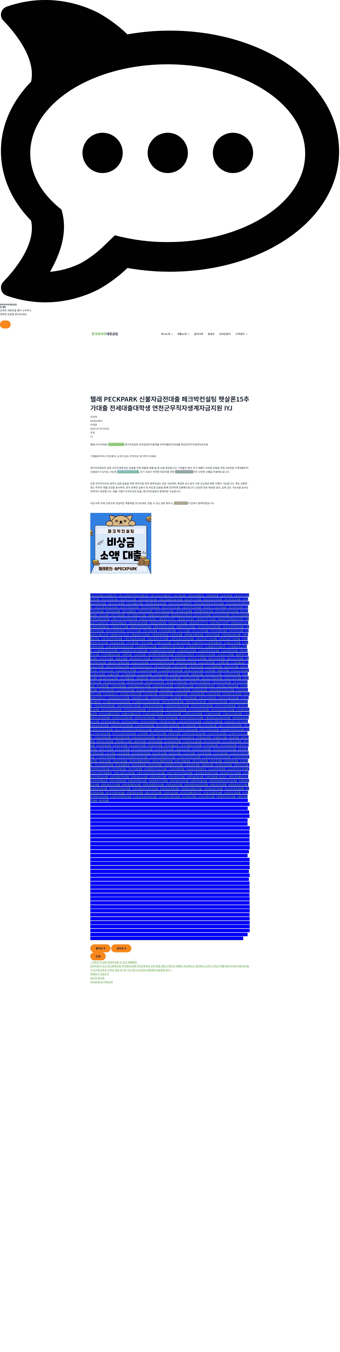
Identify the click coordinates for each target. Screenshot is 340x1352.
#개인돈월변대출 (162, 666)
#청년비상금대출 (116, 603)
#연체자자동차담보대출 (194, 733)
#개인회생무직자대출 (158, 638)
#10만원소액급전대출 (227, 686)
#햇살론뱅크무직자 (198, 623)
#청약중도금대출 (183, 611)
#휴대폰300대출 (167, 721)
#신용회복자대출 (229, 650)
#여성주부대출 (120, 745)
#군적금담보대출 (172, 741)
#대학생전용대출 (99, 788)
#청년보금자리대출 (212, 599)
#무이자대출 (146, 642)
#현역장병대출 (118, 769)
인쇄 (98, 956)
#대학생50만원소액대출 (177, 705)
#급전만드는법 (105, 670)
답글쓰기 (104, 974)
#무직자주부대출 (211, 741)
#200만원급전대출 (125, 690)
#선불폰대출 (113, 674)
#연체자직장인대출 (226, 796)
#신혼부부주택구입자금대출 (216, 757)
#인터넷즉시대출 (213, 674)
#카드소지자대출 (200, 630)
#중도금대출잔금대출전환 (103, 595)
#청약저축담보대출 (164, 611)
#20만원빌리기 (167, 690)
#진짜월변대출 (178, 658)
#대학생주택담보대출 (120, 788)
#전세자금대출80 (130, 721)
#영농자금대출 (120, 761)
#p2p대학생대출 (216, 769)
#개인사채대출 (179, 666)
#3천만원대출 (150, 694)
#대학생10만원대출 (218, 701)
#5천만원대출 (190, 697)
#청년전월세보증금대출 (106, 607)
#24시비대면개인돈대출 (162, 662)
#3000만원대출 (199, 690)
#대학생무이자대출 (158, 780)
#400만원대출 (166, 694)
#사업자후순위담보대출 (145, 796)
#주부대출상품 (171, 745)
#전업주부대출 (154, 745)
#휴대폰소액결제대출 (176, 682)
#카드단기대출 (133, 630)
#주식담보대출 (188, 725)
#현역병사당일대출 (100, 769)
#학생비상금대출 (223, 765)
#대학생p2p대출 (139, 776)
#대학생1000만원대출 (172, 701)
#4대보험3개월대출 (213, 721)
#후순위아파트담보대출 (209, 626)
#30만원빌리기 (110, 694)
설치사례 (198, 334)
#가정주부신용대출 (192, 741)
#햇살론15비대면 (185, 619)
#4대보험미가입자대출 (235, 721)
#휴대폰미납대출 (134, 682)
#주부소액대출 (105, 749)
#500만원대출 (213, 694)
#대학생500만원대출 (152, 705)
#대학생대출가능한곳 (216, 776)
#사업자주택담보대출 (120, 796)
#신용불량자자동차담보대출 (133, 650)
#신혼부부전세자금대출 (189, 757)
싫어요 (121, 948)
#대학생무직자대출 (179, 780)
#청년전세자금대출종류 (180, 603)
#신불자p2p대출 (162, 642)
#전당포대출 (215, 761)
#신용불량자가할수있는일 (171, 646)
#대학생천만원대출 (221, 682)
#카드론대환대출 (167, 630)
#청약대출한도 (129, 611)
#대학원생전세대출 (213, 788)
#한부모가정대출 (104, 741)
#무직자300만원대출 (175, 709)
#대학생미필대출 (198, 780)
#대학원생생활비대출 (191, 788)
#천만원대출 (102, 686)
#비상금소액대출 (239, 670)
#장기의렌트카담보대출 (168, 725)
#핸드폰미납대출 (191, 678)
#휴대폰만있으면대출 (114, 682)
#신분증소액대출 (225, 654)
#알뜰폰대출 (197, 674)
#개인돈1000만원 (207, 697)
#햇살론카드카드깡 (119, 634)
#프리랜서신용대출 (201, 749)
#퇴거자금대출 (117, 615)
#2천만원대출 (183, 690)
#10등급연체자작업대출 (189, 721)
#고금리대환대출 (213, 666)
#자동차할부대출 (121, 737)
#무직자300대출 (155, 709)
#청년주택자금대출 (170, 607)
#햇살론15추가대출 (206, 619)
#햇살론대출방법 (118, 623)
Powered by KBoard (101, 982)
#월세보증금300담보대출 (218, 717)
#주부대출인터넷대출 (191, 745)
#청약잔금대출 (145, 611)
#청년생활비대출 (134, 603)
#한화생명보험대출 (100, 619)
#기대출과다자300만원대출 (146, 701)
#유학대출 (103, 800)
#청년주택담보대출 (129, 607)
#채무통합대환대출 (231, 634)
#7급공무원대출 (176, 769)
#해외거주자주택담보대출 (124, 619)
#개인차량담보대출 (209, 729)
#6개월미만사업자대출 (155, 769)
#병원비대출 (223, 670)
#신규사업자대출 (206, 796)
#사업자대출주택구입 (190, 792)
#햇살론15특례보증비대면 (230, 619)
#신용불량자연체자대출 (106, 650)
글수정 (93, 978)
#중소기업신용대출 (207, 725)
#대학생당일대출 (195, 776)
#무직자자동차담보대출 (124, 733)
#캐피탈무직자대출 (173, 765)
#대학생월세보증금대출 (196, 784)
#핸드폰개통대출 (172, 678)
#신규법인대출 (188, 796)
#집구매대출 (179, 595)
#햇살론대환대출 (157, 623)
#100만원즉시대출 (184, 686)
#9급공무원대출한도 (196, 769)
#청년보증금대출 (232, 599)
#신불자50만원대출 (232, 713)
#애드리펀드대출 (157, 733)
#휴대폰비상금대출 (154, 682)
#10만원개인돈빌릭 (205, 686)
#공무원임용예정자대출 (206, 772)
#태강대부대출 (192, 765)
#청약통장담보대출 (203, 611)
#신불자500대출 (212, 713)
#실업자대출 (104, 761)
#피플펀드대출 (219, 737)
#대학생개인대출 (157, 776)
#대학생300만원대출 (104, 705)
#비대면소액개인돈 (185, 654)
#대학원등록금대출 (169, 788)
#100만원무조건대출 (162, 686)
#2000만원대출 (106, 690)
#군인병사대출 (159, 753)
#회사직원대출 (135, 769)
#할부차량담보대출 (163, 729)
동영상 (211, 334)
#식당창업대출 (203, 753)
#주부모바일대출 (228, 745)
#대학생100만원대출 (195, 701)
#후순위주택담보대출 (233, 626)
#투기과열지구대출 (136, 615)
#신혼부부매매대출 (106, 757)
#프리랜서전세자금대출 (224, 749)
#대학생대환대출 (117, 780)
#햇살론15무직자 (166, 619)
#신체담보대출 (160, 674)
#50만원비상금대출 (232, 694)
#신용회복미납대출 (186, 650)
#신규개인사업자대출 (169, 796)
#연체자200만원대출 (144, 717)
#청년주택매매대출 (150, 607)
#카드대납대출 (149, 630)
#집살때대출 (226, 595)
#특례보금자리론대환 (158, 615)
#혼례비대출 (139, 741)
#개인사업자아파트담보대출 (151, 772)
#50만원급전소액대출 (118, 697)
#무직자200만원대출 (111, 709)
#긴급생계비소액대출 (126, 670)
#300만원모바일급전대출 (221, 690)
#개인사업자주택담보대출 (179, 772)
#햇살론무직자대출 (177, 623)
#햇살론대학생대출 (138, 623)
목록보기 (94, 974)
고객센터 (240, 334)
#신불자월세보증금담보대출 (119, 646)
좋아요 (100, 948)
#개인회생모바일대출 (135, 638)
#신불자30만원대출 (193, 713)
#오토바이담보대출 (217, 733)
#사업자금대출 (170, 792)
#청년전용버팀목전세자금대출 (208, 603)
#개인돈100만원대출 (228, 697)
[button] (171, 334)
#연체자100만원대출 (122, 717)
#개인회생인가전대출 (206, 638)
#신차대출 (142, 733)
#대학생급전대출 (176, 776)
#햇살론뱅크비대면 (219, 623)
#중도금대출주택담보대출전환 (133, 595)
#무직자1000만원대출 (202, 705)
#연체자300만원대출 (167, 717)
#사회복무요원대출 (144, 725)
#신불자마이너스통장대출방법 (206, 642)
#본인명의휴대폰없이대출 (160, 654)
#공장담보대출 (154, 741)
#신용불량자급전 (194, 646)
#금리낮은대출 (231, 666)
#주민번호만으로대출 (140, 658)
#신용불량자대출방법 (215, 646)
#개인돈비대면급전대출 (117, 666)
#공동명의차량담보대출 (232, 729)
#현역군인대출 (241, 765)
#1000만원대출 (118, 686)
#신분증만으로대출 (205, 654)
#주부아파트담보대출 (142, 749)
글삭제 (101, 978)
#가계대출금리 (238, 662)
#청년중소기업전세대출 (215, 607)
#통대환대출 (142, 678)
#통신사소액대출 (235, 658)
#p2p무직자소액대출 (237, 769)
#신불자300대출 (173, 713)
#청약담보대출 (112, 611)
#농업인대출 (174, 753)
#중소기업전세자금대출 (230, 725)
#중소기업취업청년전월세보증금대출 (133, 729)
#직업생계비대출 (160, 658)
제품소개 (181, 334)
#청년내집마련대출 (147, 599)
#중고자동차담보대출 (167, 737)
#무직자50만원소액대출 (222, 709)
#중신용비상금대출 (108, 678)
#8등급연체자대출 (99, 725)
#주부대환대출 (210, 745)
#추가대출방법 (126, 678)
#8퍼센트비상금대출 (186, 662)
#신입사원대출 (220, 753)
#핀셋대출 (234, 737)
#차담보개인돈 (187, 737)
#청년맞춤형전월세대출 (171, 599)
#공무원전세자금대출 (230, 772)
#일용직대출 (121, 658)
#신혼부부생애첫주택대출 (162, 757)
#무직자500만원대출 (198, 709)
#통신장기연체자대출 (118, 662)
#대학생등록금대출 (137, 780)
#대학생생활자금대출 (153, 784)
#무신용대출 (132, 642)
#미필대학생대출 (134, 792)
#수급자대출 (188, 753)
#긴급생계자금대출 (147, 670)
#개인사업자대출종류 (101, 772)
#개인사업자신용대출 (124, 772)
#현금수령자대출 (232, 678)
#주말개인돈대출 (232, 674)
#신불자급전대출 (181, 642)
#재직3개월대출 (200, 761)
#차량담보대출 (203, 737)
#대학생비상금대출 (110, 784)
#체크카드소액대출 (196, 658)
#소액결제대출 (128, 674)
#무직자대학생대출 (115, 792)
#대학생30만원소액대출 (128, 705)
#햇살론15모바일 (147, 619)
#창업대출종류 (122, 765)
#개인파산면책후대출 (111, 638)
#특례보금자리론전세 (181, 615)
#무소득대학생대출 (234, 788)
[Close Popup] (5, 324)
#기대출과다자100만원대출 (116, 701)
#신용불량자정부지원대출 (162, 650)
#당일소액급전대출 (194, 670)
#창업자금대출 (138, 765)
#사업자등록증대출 (212, 792)
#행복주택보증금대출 (164, 626)
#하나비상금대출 (239, 615)
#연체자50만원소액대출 (191, 717)
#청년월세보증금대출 (155, 603)
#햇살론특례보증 (160, 634)
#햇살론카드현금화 (140, 634)
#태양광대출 (207, 765)
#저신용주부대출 (137, 745)
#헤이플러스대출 (123, 741)
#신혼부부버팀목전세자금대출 (132, 757)
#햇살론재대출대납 (100, 626)
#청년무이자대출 (192, 599)
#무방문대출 (176, 634)
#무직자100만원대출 (225, 705)
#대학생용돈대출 (174, 784)
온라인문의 (225, 334)
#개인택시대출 (196, 666)
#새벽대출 (127, 654)
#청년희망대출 (235, 607)
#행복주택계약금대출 (141, 626)
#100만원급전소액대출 (139, 686)
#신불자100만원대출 (152, 713)
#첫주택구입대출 (128, 599)
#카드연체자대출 (218, 630)
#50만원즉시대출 (140, 697)
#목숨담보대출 (117, 642)
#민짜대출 (210, 670)
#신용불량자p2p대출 (146, 646)
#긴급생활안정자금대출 (171, 670)
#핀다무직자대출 (202, 615)
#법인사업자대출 (153, 792)
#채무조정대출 (212, 634)
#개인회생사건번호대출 (182, 638)
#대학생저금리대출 (238, 784)
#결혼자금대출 (182, 749)
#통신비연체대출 (216, 658)
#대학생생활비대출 (131, 784)
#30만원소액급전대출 (131, 694)
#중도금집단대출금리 (161, 595)
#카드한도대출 (236, 630)
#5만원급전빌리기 (159, 697)
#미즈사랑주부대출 (231, 741)
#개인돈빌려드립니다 (141, 666)
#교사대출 (110, 753)
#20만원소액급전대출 (147, 690)
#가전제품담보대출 (110, 654)
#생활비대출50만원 (131, 713)
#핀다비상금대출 (221, 615)
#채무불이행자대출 (194, 634)
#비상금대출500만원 (109, 713)
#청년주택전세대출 (191, 607)
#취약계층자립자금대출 (226, 611)
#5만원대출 (176, 697)
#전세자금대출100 (110, 721)
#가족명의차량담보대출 (186, 729)
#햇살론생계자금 (239, 623)
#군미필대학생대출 (141, 753)
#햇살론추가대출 (119, 626)
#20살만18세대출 (140, 662)
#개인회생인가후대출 (229, 638)
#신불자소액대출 (232, 642)
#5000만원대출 (197, 694)
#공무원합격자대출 (119, 776)
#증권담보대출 (231, 761)
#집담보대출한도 (196, 595)
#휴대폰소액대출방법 (199, 682)
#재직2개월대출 (182, 761)
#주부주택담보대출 (164, 749)
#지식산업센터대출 (103, 765)
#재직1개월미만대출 (162, 761)
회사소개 (165, 334)
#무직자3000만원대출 (134, 709)
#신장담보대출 (144, 674)
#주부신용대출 (122, 749)
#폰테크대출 (156, 678)
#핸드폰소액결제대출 (212, 678)
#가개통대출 (222, 662)
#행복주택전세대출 (186, 626)
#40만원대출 (181, 694)
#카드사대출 (183, 630)
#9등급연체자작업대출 (121, 725)
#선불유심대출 (97, 674)
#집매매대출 (212, 595)
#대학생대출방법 (99, 780)
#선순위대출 (139, 654)
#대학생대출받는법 (238, 776)
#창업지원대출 (154, 765)
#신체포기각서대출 (179, 674)
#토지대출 (103, 615)
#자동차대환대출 (102, 737)
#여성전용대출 (103, 745)
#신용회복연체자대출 (208, 650)
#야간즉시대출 (105, 658)
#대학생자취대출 (218, 784)
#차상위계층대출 (109, 599)
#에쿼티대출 (174, 733)
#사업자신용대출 (232, 792)
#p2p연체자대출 (206, 662)
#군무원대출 (123, 753)
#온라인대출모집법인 (140, 761)
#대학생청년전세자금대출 (145, 788)
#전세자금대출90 (149, 721)
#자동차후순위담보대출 (143, 737)
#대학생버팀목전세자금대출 (223, 780)
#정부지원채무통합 (115, 630)
